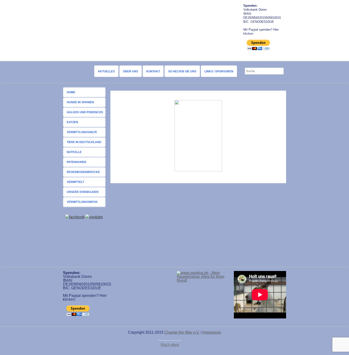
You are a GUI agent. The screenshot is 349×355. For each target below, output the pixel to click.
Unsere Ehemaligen (83, 192)
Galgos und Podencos (85, 112)
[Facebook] (75, 217)
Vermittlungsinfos (82, 202)
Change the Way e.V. (182, 332)
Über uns (130, 71)
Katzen (72, 122)
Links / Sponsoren (218, 71)
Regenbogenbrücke (83, 172)
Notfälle (74, 152)
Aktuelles (106, 71)
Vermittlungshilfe (82, 132)
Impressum (212, 332)
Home (71, 92)
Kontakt (153, 71)
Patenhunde (76, 162)
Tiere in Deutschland (84, 142)
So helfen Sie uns (182, 71)
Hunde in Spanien (80, 102)
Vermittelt (75, 182)
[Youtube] (94, 217)
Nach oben (170, 345)
